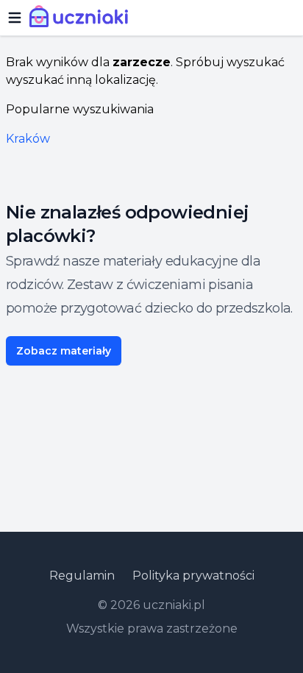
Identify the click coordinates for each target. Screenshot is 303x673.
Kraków (28, 139)
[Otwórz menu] (14, 17)
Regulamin (82, 576)
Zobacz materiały (63, 350)
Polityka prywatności (193, 576)
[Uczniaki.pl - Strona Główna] (82, 17)
